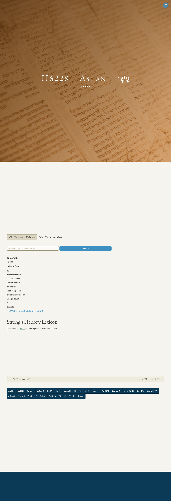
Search (85, 248)
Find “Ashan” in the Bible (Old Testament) (25, 311)
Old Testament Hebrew (22, 237)
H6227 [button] (22, 328)
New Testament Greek (51, 237)
